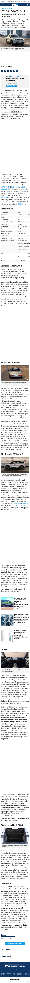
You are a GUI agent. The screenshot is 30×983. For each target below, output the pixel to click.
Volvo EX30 (17, 503)
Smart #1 (26, 503)
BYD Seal (5, 187)
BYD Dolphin (5, 198)
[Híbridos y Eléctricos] (15, 965)
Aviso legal (14, 974)
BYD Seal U (15, 187)
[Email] (17, 71)
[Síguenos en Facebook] (10, 969)
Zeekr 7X (20, 1)
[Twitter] (5, 71)
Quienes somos (3, 974)
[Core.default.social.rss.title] (19, 969)
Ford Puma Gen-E (19, 505)
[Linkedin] (8, 71)
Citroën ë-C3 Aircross (11, 1)
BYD (2, 939)
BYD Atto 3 (21, 204)
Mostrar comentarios (15, 944)
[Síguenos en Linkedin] (16, 969)
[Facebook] (2, 71)
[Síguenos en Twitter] (13, 969)
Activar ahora (11, 85)
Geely (25, 1)
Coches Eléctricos (6, 8)
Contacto (9, 973)
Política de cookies (19, 974)
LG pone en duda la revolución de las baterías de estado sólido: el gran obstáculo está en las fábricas (20, 635)
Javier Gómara (6, 66)
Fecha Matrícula (27, 974)
